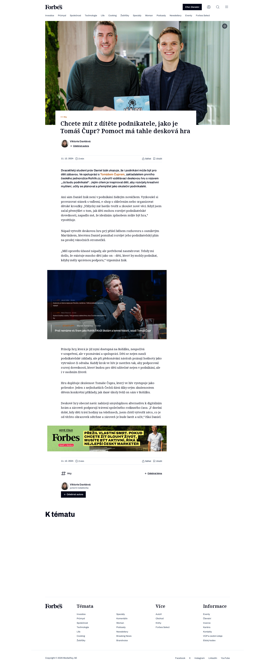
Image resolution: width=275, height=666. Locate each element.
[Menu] (226, 7)
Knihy (158, 623)
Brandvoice (122, 640)
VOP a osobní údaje (212, 636)
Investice (49, 15)
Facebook (180, 658)
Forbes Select (203, 15)
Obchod (160, 618)
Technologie (91, 15)
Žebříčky (124, 15)
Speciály (137, 15)
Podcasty (161, 15)
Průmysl (62, 15)
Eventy (188, 15)
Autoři (159, 614)
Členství (207, 618)
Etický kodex (209, 640)
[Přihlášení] (209, 7)
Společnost (75, 15)
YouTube (225, 658)
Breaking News (123, 636)
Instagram (199, 658)
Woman (149, 15)
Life (103, 15)
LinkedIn (212, 658)
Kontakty (207, 632)
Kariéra (206, 627)
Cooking (112, 15)
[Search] (218, 7)
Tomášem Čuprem (112, 174)
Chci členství (192, 7)
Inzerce (207, 623)
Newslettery (175, 15)
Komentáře (121, 618)
